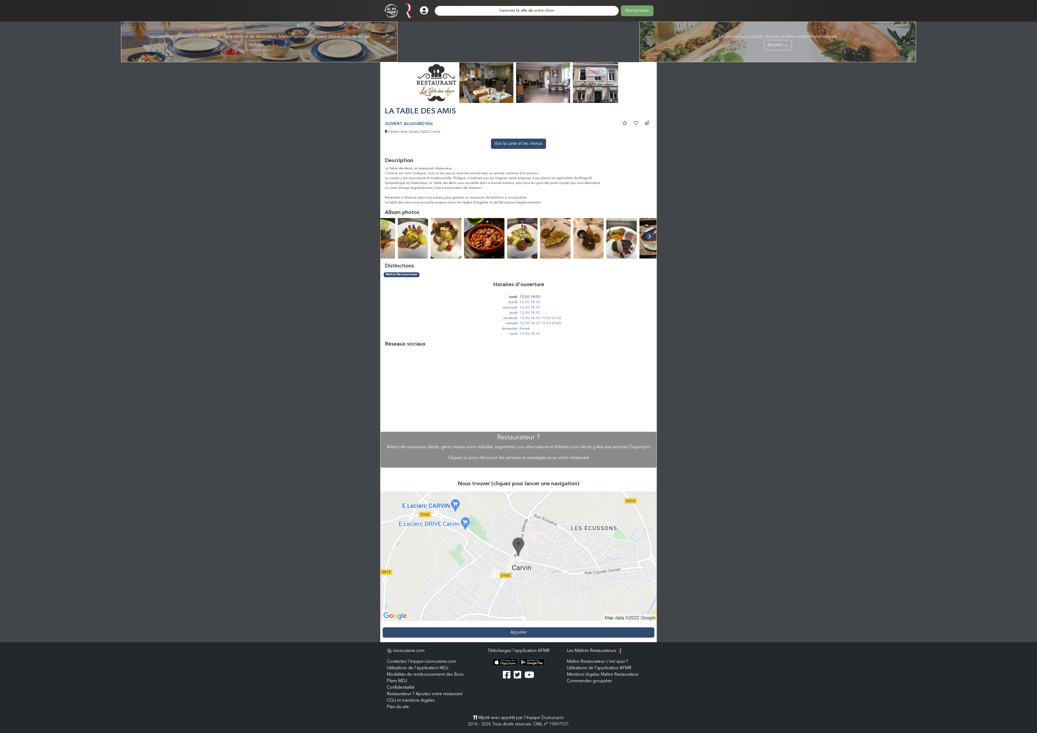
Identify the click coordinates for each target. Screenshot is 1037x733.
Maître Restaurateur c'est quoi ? (597, 662)
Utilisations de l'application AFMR (599, 668)
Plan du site (398, 707)
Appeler (518, 632)
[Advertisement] (518, 389)
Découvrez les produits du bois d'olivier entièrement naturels (777, 41)
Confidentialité (401, 687)
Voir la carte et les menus (518, 144)
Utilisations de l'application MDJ (417, 668)
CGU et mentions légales (411, 700)
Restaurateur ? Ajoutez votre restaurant (424, 694)
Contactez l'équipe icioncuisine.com (421, 662)
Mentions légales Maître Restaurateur (603, 674)
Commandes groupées (589, 681)
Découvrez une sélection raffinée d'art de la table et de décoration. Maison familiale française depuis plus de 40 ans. (259, 41)
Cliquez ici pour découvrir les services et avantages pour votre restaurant (518, 458)
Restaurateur (637, 11)
